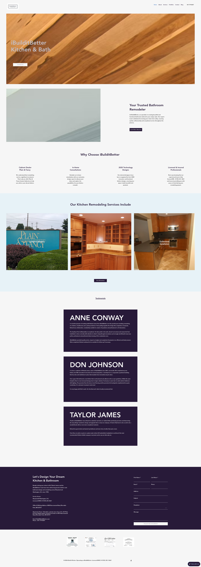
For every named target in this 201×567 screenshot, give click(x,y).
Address (136, 491)
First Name (137, 477)
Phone (153, 484)
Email (136, 484)
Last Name (154, 477)
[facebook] (131, 561)
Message (136, 512)
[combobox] (151, 507)
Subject (136, 498)
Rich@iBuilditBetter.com (43, 519)
